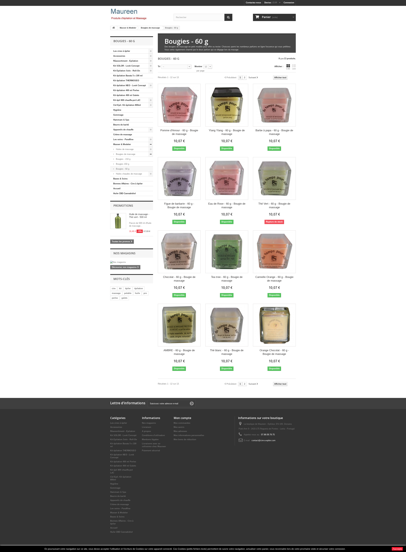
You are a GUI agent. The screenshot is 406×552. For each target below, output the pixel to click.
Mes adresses (180, 431)
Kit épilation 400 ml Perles (126, 90)
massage (116, 293)
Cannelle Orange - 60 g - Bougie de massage (274, 279)
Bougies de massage (125, 154)
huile (137, 293)
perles (115, 298)
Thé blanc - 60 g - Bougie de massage (226, 352)
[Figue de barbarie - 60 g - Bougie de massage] (179, 178)
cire (113, 288)
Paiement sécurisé (151, 450)
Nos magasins (124, 253)
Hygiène (117, 110)
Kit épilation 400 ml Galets (126, 95)
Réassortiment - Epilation (125, 61)
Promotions (123, 205)
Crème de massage (122, 134)
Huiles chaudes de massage (128, 174)
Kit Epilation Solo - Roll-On (126, 71)
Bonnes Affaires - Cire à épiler (128, 183)
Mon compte (182, 418)
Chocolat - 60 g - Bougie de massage (179, 279)
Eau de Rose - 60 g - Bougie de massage (226, 205)
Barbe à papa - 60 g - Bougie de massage (274, 132)
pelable (127, 293)
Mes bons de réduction (185, 439)
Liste (294, 69)
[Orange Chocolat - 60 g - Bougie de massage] (274, 325)
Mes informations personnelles (189, 435)
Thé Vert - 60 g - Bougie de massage (274, 205)
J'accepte (397, 549)
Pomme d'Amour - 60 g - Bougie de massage (179, 132)
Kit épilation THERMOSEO (126, 80)
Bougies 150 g (122, 164)
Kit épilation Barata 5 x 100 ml (128, 75)
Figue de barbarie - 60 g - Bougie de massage (179, 205)
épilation (138, 288)
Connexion (289, 2)
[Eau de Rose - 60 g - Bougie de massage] (227, 178)
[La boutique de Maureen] (139, 14)
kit (120, 288)
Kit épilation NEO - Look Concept (129, 85)
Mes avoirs (179, 427)
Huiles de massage (124, 149)
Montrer (198, 66)
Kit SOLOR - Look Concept (126, 66)
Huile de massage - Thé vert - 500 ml (139, 215)
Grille (288, 69)
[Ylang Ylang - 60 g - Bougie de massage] (227, 105)
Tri (159, 66)
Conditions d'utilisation (153, 435)
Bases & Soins (120, 179)
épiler (128, 288)
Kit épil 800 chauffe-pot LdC (126, 100)
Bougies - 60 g (122, 169)
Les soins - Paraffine (123, 139)
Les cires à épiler (121, 51)
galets (124, 298)
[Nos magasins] (131, 262)
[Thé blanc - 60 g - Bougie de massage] (227, 325)
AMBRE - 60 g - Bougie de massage (179, 352)
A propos (146, 431)
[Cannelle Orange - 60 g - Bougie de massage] (274, 252)
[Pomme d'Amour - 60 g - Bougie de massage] (179, 105)
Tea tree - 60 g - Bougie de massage (226, 279)
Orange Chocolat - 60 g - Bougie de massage (274, 352)
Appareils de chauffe (123, 129)
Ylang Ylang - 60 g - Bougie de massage (227, 132)
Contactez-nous (253, 2)
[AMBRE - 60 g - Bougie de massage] (179, 325)
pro (145, 293)
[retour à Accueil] (114, 28)
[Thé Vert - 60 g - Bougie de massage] (274, 178)
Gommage (118, 115)
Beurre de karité (121, 125)
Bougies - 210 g (122, 159)
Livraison (146, 427)
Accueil (117, 188)
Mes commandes (182, 423)
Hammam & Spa (121, 120)
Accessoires (119, 56)
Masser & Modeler (122, 144)
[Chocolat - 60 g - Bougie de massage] (179, 252)
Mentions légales (150, 439)
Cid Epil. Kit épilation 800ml (127, 105)
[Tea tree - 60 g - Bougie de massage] (227, 252)
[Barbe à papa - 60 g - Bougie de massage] (274, 105)
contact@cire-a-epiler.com (263, 440)
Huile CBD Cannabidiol (124, 193)
